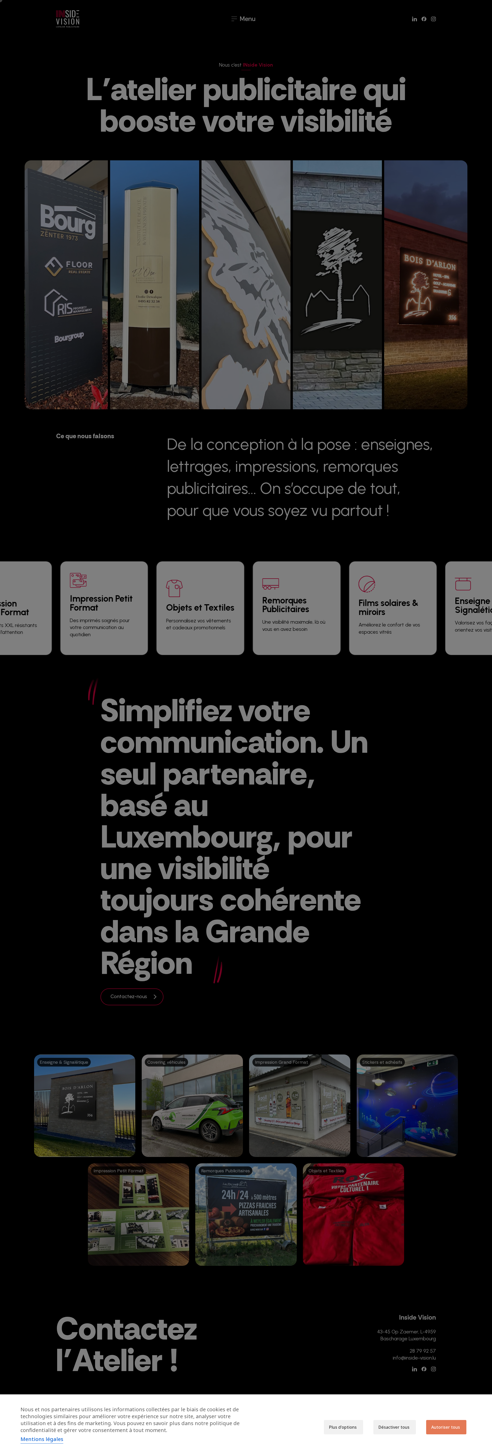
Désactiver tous (393, 1427)
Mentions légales (41, 1439)
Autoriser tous (445, 1427)
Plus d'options (343, 1427)
